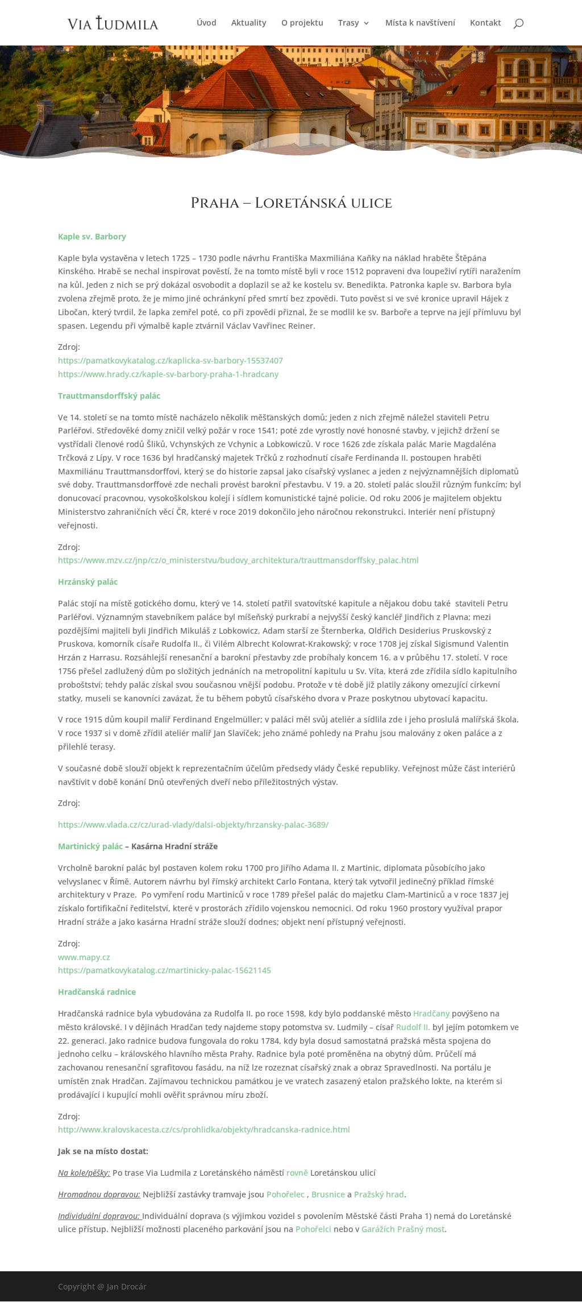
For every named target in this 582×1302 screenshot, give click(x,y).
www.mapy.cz (84, 957)
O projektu (302, 23)
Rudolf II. (413, 1027)
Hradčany (431, 1013)
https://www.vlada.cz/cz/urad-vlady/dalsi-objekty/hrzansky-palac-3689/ (193, 824)
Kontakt (485, 23)
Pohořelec (286, 1194)
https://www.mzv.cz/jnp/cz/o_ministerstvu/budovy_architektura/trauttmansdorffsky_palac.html (238, 560)
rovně (297, 1172)
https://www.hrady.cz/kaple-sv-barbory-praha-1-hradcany (168, 374)
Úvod (207, 23)
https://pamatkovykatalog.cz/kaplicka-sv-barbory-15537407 (170, 360)
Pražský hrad (379, 1194)
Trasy (348, 23)
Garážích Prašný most (402, 1229)
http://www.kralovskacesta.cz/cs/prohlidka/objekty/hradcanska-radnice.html (204, 1129)
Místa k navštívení (420, 23)
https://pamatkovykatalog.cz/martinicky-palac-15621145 (164, 970)
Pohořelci (313, 1229)
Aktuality (249, 23)
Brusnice (328, 1194)
